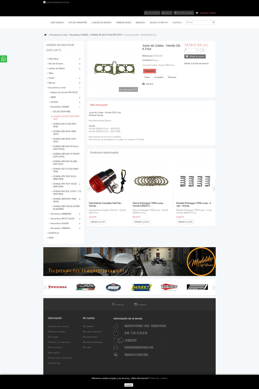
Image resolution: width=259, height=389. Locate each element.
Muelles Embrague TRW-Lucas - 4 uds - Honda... (193, 204)
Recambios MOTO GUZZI (62, 219)
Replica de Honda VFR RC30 (64, 92)
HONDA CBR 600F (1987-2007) (65, 132)
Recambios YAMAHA (60, 228)
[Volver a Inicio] (45, 34)
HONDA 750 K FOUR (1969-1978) (66, 170)
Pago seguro (54, 353)
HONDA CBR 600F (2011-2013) (64, 140)
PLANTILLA (54, 233)
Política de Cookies (56, 332)
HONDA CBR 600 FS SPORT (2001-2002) (66, 155)
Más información (99, 105)
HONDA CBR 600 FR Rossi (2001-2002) (65, 147)
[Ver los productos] (57, 287)
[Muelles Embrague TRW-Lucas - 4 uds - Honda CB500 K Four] (195, 181)
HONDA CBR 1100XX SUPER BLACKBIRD (66, 207)
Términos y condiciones (59, 342)
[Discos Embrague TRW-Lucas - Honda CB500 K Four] (151, 181)
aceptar (128, 385)
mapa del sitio (54, 363)
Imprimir (149, 84)
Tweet (147, 77)
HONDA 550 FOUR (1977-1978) (65, 125)
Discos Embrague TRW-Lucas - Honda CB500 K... (148, 204)
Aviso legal (53, 337)
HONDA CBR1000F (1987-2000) (65, 200)
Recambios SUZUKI (60, 223)
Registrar (168, 13)
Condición (147, 60)
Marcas (52, 83)
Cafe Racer (54, 59)
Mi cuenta (89, 318)
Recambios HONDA (60, 107)
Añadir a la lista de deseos (196, 63)
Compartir (158, 77)
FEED (51, 238)
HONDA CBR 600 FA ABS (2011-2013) (65, 162)
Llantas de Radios (57, 68)
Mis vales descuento (92, 332)
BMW (53, 97)
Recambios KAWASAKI (61, 214)
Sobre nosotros (55, 347)
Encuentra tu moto (57, 87)
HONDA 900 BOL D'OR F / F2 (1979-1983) (67, 192)
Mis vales (87, 347)
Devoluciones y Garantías (59, 358)
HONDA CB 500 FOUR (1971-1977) (66, 117)
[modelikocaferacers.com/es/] (129, 6)
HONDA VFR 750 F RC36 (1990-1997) (65, 185)
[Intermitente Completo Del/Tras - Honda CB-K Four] (107, 181)
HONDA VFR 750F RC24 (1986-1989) (64, 177)
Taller (51, 73)
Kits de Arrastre (56, 64)
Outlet (51, 78)
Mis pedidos (88, 326)
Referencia (147, 56)
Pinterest (172, 77)
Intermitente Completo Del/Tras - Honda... (105, 204)
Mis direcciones (90, 337)
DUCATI (54, 102)
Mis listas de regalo (184, 13)
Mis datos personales (93, 342)
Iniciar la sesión (152, 13)
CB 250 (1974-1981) (61, 111)
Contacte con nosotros (58, 326)
